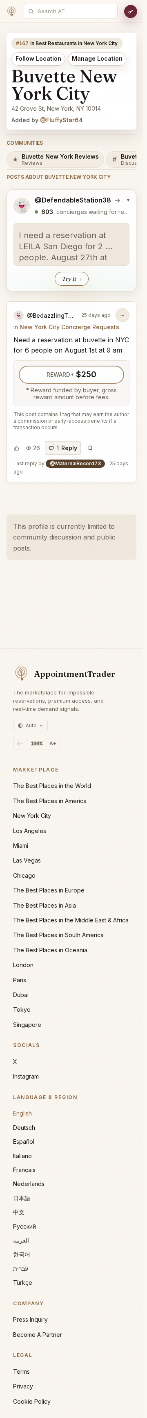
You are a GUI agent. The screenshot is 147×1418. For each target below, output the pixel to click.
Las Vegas (27, 860)
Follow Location (38, 58)
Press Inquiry (30, 1319)
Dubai (21, 994)
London (23, 964)
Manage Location (97, 58)
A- (20, 743)
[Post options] (122, 315)
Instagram (26, 1076)
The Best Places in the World (52, 785)
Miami (20, 845)
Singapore (27, 1024)
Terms (21, 1371)
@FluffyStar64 (61, 119)
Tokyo (22, 1009)
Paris (19, 979)
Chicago (24, 875)
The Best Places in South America (58, 934)
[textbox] (71, 244)
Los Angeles (29, 830)
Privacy (23, 1386)
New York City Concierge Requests (69, 326)
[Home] (11, 11)
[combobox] (75, 11)
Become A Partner (37, 1334)
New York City (32, 815)
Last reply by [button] (70, 467)
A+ (52, 743)
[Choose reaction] (16, 448)
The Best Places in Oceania (50, 950)
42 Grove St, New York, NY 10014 (56, 108)
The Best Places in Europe (49, 890)
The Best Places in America (50, 800)
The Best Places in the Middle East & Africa (71, 920)
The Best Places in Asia (44, 905)
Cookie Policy (32, 1401)
